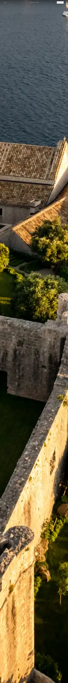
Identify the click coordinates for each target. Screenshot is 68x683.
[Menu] (5, 2)
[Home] (34, 2)
